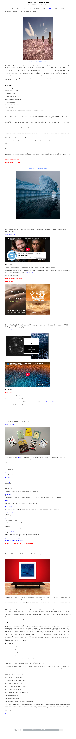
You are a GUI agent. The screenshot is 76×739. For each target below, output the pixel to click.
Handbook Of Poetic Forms (10, 525)
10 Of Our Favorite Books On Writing (17, 421)
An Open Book (20, 457)
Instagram (19, 730)
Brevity (6, 500)
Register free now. (9, 281)
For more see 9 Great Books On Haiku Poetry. (14, 538)
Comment (13, 234)
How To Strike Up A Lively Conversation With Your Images (23, 554)
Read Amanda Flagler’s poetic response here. (38, 61)
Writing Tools (8, 494)
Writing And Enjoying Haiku (10, 531)
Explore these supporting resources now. (13, 278)
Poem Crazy (7, 518)
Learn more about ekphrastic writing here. (14, 159)
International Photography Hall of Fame (48, 401)
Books (7, 424)
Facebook (14, 730)
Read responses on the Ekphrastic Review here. (38, 168)
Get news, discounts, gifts (38, 730)
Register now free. (9, 392)
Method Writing (8, 506)
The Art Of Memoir (9, 512)
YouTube (22, 730)
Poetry (7, 234)
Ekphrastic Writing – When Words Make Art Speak (21, 11)
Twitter (16, 730)
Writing (10, 234)
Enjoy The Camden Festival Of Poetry (12, 162)
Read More (7, 713)
